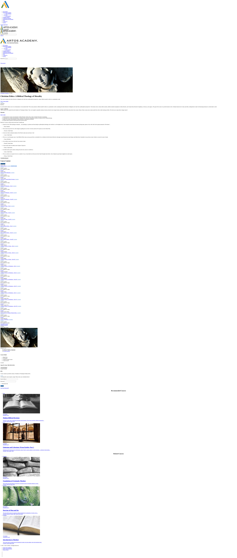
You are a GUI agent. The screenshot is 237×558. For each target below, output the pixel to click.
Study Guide (2, 114)
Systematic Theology (4, 93)
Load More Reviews (4, 158)
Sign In (1, 35)
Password (2, 381)
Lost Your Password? (4, 388)
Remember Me (5, 383)
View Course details (4, 101)
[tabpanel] (118, 110)
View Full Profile (4, 367)
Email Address (3, 379)
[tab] (118, 102)
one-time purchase (6, 351)
